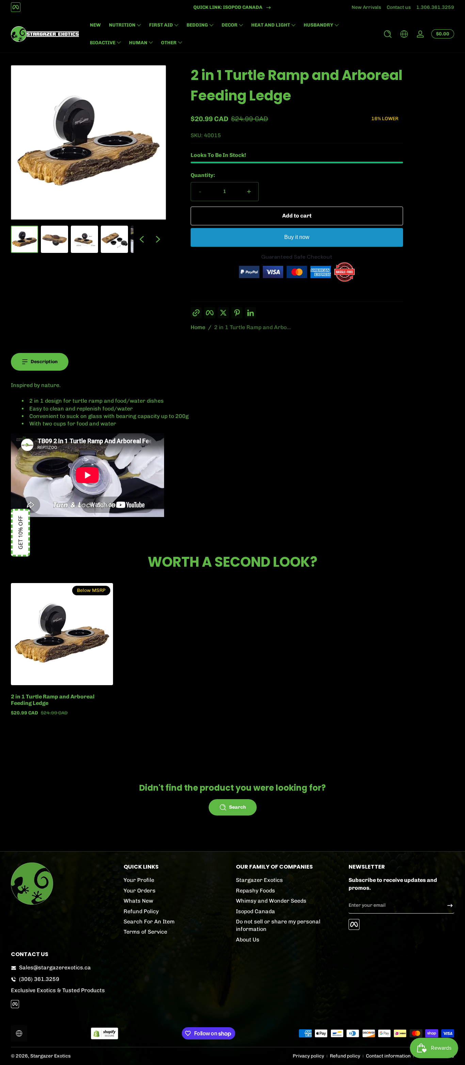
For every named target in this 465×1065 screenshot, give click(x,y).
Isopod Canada (255, 911)
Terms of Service (145, 932)
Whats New (138, 901)
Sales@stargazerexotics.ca (55, 967)
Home (198, 327)
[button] (388, 34)
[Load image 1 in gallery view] (24, 239)
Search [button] (237, 807)
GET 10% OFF (20, 532)
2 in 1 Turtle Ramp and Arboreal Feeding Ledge (53, 699)
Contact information (388, 1056)
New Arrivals (366, 7)
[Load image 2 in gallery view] (54, 239)
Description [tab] (44, 362)
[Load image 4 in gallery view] (114, 239)
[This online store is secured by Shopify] (104, 1033)
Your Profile (139, 880)
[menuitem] (176, 880)
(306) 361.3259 (39, 979)
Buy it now (296, 237)
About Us (247, 939)
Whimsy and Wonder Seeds (271, 901)
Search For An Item (149, 921)
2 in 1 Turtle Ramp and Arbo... (252, 327)
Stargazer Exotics (259, 880)
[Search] (388, 34)
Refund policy (345, 1056)
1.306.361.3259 (435, 7)
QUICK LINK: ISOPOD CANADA (227, 7)
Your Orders (140, 890)
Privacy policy (308, 1056)
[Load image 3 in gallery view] (84, 239)
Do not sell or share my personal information (278, 925)
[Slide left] (141, 239)
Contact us (399, 7)
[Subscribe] (447, 905)
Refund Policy (141, 911)
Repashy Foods (255, 890)
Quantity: (203, 175)
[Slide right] (158, 239)
